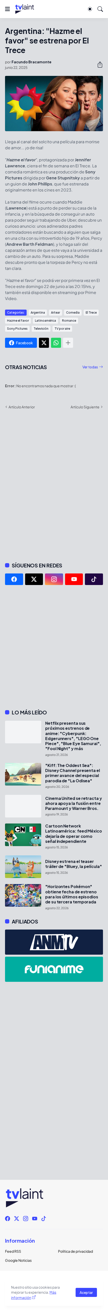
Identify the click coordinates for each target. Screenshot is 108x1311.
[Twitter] (44, 343)
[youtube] (74, 579)
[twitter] (34, 579)
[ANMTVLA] (54, 942)
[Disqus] (54, 485)
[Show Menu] (7, 9)
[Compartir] (98, 65)
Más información (33, 1295)
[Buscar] (100, 9)
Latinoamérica (45, 320)
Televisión (41, 328)
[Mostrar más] (68, 343)
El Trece (91, 312)
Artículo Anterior (22, 407)
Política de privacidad (75, 1251)
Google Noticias (18, 1260)
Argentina (38, 312)
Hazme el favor (18, 320)
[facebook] (14, 579)
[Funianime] (54, 969)
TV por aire (62, 328)
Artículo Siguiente (85, 407)
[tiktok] (94, 579)
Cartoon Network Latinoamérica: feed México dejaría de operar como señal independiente (73, 833)
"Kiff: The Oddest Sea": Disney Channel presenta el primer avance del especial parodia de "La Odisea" (72, 773)
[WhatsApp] (56, 343)
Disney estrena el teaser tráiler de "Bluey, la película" (73, 864)
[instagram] (54, 579)
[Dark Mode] (89, 9)
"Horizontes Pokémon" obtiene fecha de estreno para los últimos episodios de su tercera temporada (71, 894)
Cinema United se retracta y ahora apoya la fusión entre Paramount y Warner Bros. (73, 803)
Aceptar (86, 1292)
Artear (55, 312)
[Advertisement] (54, 647)
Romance (69, 320)
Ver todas (90, 367)
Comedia (73, 312)
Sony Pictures (17, 328)
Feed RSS (13, 1251)
